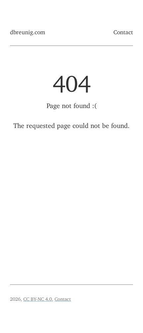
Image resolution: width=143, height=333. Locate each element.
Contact (123, 31)
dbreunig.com (27, 31)
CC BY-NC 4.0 (37, 298)
